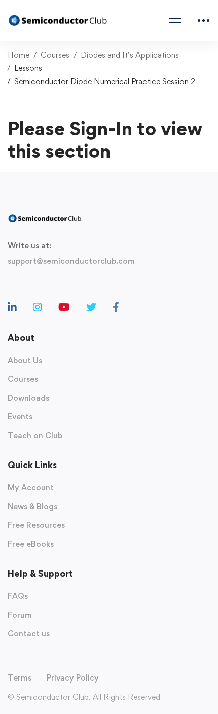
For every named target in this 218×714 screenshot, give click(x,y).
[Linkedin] (12, 307)
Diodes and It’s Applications (130, 55)
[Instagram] (37, 307)
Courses (55, 55)
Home (18, 55)
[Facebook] (116, 307)
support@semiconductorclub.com (71, 261)
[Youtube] (64, 307)
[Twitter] (91, 307)
